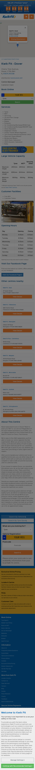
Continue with (17, 766)
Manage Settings (17, 760)
